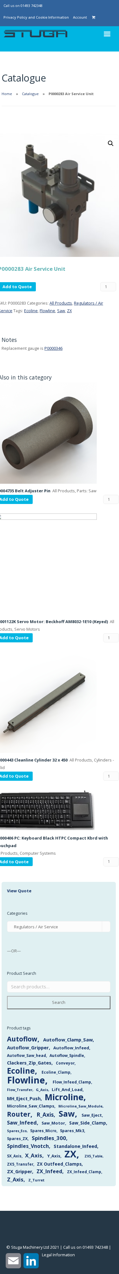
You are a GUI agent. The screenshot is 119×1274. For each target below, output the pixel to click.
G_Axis (42, 1089)
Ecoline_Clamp (56, 1072)
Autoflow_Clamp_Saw (68, 1039)
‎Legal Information (58, 1255)
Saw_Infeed (22, 1122)
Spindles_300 (49, 1138)
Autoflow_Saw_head (26, 1055)
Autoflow (22, 1038)
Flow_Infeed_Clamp (72, 1082)
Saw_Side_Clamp (87, 1123)
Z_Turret (36, 1180)
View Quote (19, 891)
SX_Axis (14, 1156)
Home (7, 93)
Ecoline (31, 310)
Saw (61, 310)
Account (80, 17)
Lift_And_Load (67, 1089)
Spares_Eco (17, 1130)
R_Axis (45, 1114)
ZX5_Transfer (20, 1164)
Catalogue (30, 93)
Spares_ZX (17, 1138)
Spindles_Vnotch (28, 1146)
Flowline (47, 310)
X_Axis (33, 1155)
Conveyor (65, 1062)
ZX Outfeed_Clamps (59, 1164)
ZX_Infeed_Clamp (84, 1171)
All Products (61, 303)
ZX (69, 310)
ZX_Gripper (19, 1171)
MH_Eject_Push (24, 1098)
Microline (64, 1097)
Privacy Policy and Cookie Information (36, 17)
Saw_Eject (92, 1115)
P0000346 (53, 348)
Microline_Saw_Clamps (30, 1106)
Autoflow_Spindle (67, 1055)
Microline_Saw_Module (80, 1106)
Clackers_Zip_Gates (29, 1063)
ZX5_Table (93, 1156)
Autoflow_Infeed (71, 1048)
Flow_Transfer (19, 1089)
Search (58, 1002)
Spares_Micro (43, 1130)
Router (18, 1114)
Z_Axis (15, 1179)
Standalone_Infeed (75, 1146)
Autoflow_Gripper (28, 1047)
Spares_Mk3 (72, 1130)
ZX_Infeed (49, 1171)
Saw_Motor (53, 1123)
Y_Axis (53, 1156)
